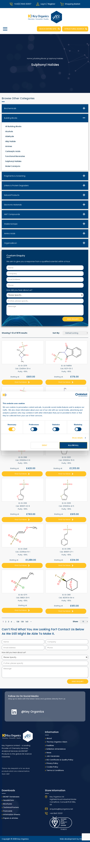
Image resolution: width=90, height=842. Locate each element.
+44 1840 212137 (56, 813)
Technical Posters (11, 807)
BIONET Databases (11, 796)
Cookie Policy (52, 767)
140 (26, 621)
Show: (75, 621)
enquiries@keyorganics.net (61, 809)
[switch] (34, 429)
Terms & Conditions (55, 770)
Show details (77, 438)
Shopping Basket (72, 4)
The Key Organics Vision (57, 742)
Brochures (7, 804)
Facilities (50, 745)
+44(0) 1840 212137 (22, 4)
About (49, 738)
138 (18, 621)
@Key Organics (32, 712)
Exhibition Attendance (56, 749)
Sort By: (56, 333)
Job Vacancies (53, 756)
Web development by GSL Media (74, 839)
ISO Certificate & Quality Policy (60, 759)
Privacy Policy (52, 763)
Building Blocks (40, 58)
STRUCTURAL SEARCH (74, 28)
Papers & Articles (10, 818)
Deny (44, 445)
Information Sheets (11, 814)
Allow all (73, 445)
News (49, 752)
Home (29, 58)
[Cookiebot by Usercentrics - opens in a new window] (77, 395)
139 (22, 621)
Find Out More (21, 382)
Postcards (7, 811)
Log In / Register (48, 4)
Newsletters (8, 800)
